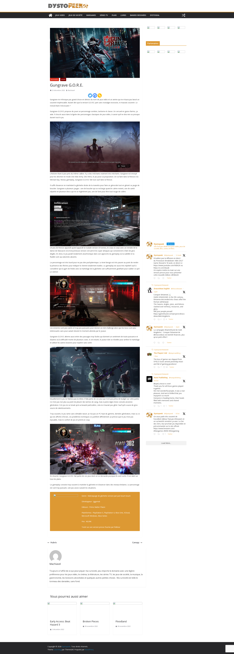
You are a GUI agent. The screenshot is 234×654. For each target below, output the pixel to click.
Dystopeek (158, 255)
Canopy (135, 542)
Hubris (53, 542)
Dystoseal (155, 15)
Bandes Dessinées (138, 15)
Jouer (63, 79)
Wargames (91, 15)
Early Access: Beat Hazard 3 (60, 623)
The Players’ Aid (160, 353)
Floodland (121, 621)
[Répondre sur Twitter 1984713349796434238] (155, 367)
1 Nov (156, 356)
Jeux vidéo (60, 15)
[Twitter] (90, 95)
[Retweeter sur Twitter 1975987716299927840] (159, 434)
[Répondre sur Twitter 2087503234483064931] (155, 278)
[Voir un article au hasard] (183, 15)
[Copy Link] (100, 95)
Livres (123, 15)
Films (114, 15)
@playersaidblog (174, 353)
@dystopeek (168, 255)
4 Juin (177, 327)
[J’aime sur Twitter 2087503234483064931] (164, 278)
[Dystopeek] (50, 15)
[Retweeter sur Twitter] (152, 285)
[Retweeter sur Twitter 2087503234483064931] (159, 278)
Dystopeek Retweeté (161, 285)
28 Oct (156, 381)
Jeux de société (75, 15)
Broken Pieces (91, 621)
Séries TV (104, 15)
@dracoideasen (176, 289)
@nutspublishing (174, 378)
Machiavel (71, 90)
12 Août (178, 255)
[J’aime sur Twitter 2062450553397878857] (164, 343)
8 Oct (177, 414)
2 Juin (155, 292)
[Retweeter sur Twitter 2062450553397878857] (159, 343)
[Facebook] (95, 95)
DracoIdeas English (162, 288)
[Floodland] (127, 603)
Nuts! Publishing (161, 377)
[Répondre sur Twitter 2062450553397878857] (155, 343)
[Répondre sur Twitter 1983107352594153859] (155, 406)
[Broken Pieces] (94, 603)
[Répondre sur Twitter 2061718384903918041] (155, 319)
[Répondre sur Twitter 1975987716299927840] (155, 434)
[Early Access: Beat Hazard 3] (62, 603)
